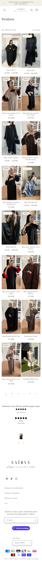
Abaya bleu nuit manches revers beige (31, 114)
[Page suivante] (36, 393)
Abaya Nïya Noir (11, 247)
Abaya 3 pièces (11, 70)
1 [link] (5, 393)
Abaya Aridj (30, 70)
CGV (6, 503)
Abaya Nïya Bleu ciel (30, 202)
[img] (21, 409)
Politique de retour (10, 498)
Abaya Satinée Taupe (30, 336)
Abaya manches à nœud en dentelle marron (30, 158)
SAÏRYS (11, 559)
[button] (4, 10)
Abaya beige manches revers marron (11, 114)
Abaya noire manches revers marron (31, 248)
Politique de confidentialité (13, 488)
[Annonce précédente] (4, 2)
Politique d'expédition (11, 493)
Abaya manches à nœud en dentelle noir (11, 203)
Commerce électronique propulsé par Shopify (25, 559)
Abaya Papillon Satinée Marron (30, 292)
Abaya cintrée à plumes (11, 157)
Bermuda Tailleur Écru (30, 379)
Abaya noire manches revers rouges (11, 292)
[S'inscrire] (34, 520)
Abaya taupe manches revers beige (11, 380)
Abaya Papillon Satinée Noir (11, 336)
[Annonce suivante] (37, 2)
